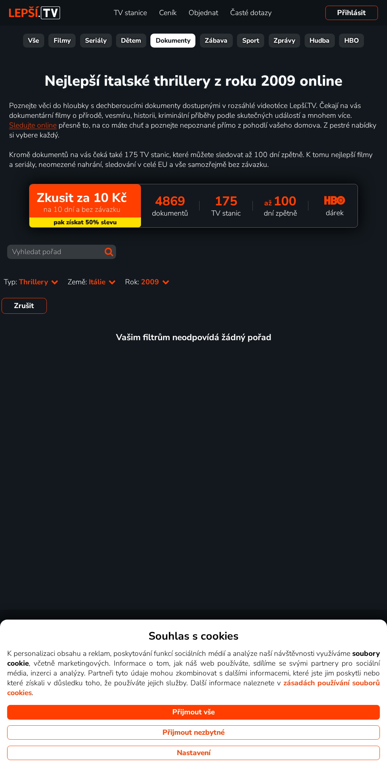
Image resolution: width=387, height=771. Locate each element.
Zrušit (24, 306)
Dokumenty (173, 40)
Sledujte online (33, 125)
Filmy (62, 40)
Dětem (131, 40)
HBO (351, 40)
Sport (250, 40)
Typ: (27, 282)
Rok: (143, 282)
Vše (33, 40)
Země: (87, 282)
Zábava (216, 40)
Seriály (96, 40)
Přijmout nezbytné (193, 732)
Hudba (320, 40)
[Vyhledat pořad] (108, 251)
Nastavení (194, 753)
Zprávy (284, 40)
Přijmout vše (193, 712)
